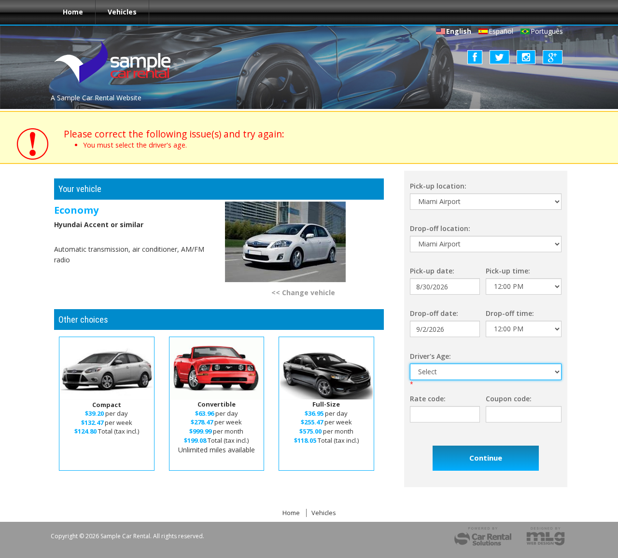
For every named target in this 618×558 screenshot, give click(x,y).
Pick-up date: (432, 270)
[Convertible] (216, 369)
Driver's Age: (430, 356)
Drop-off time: (510, 313)
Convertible (216, 404)
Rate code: (428, 398)
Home (73, 11)
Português (547, 31)
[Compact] (106, 369)
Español (501, 31)
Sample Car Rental (118, 62)
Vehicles (122, 11)
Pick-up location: (438, 186)
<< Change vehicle (303, 292)
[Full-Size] (326, 369)
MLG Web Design (545, 536)
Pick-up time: (508, 270)
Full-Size (326, 404)
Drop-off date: (434, 313)
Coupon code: (509, 398)
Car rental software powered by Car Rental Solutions (483, 536)
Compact (106, 404)
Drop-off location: (440, 228)
